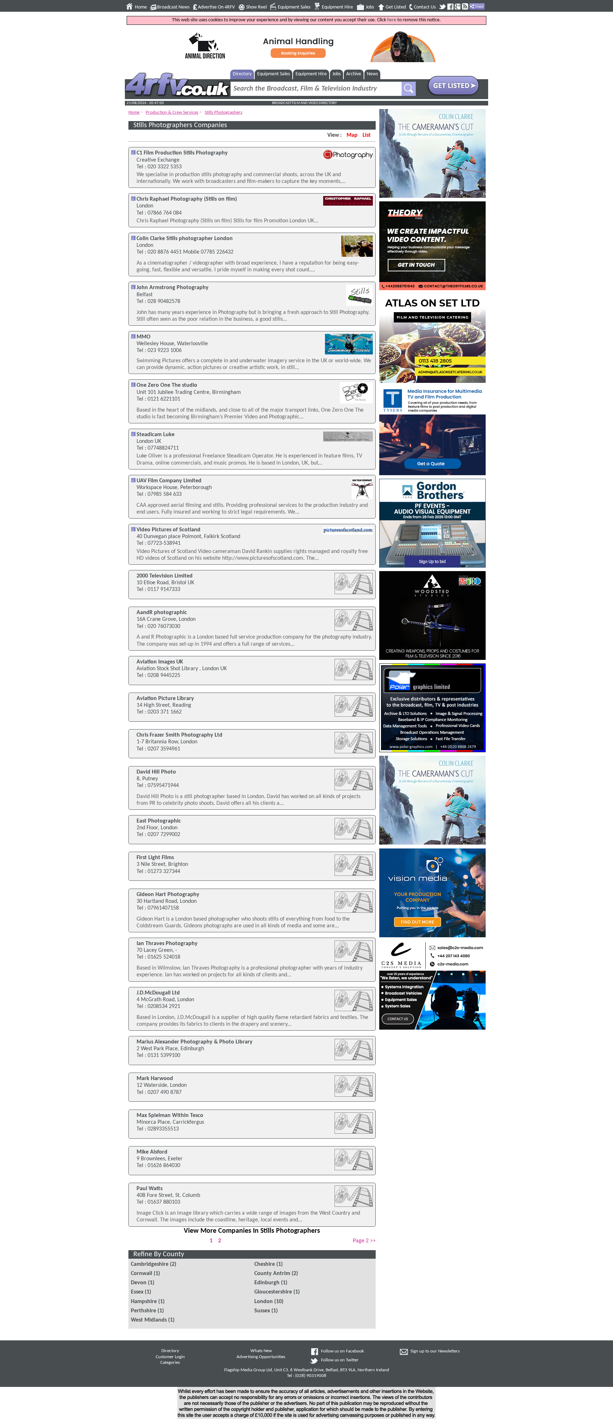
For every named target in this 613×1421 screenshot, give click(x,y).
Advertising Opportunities (261, 1357)
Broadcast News (173, 7)
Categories (170, 1363)
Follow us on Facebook (342, 1351)
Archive (353, 74)
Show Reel (256, 7)
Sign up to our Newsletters (435, 1351)
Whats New (261, 1351)
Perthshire (143, 1311)
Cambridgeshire (150, 1264)
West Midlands (149, 1320)
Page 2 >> (364, 1241)
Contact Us (425, 7)
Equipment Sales (294, 7)
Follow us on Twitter (340, 1360)
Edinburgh (267, 1283)
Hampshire (144, 1302)
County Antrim (272, 1273)
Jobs (370, 7)
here (391, 20)
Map (352, 135)
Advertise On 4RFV (216, 7)
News (372, 74)
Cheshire (264, 1264)
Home (141, 7)
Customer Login (170, 1357)
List (367, 135)
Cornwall (141, 1273)
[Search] (409, 89)
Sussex (262, 1311)
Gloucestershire (273, 1292)
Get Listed (396, 7)
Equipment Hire (337, 7)
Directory (242, 74)
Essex (137, 1292)
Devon (139, 1283)
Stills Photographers (223, 112)
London (263, 1302)
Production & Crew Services (172, 112)
